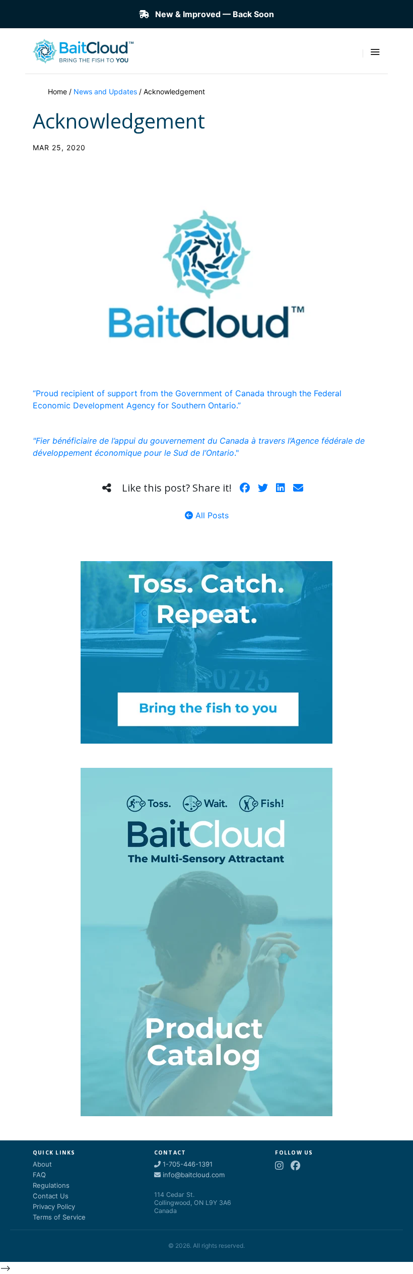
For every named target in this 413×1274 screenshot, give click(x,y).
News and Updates (105, 91)
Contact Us (50, 1196)
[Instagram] (279, 1166)
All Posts (211, 515)
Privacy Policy (54, 1206)
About (42, 1164)
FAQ (39, 1175)
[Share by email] (298, 488)
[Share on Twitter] (263, 488)
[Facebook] (295, 1166)
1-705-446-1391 (187, 1164)
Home (57, 91)
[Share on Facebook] (245, 488)
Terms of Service (59, 1217)
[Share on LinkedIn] (280, 488)
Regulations (51, 1185)
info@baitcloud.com (193, 1175)
